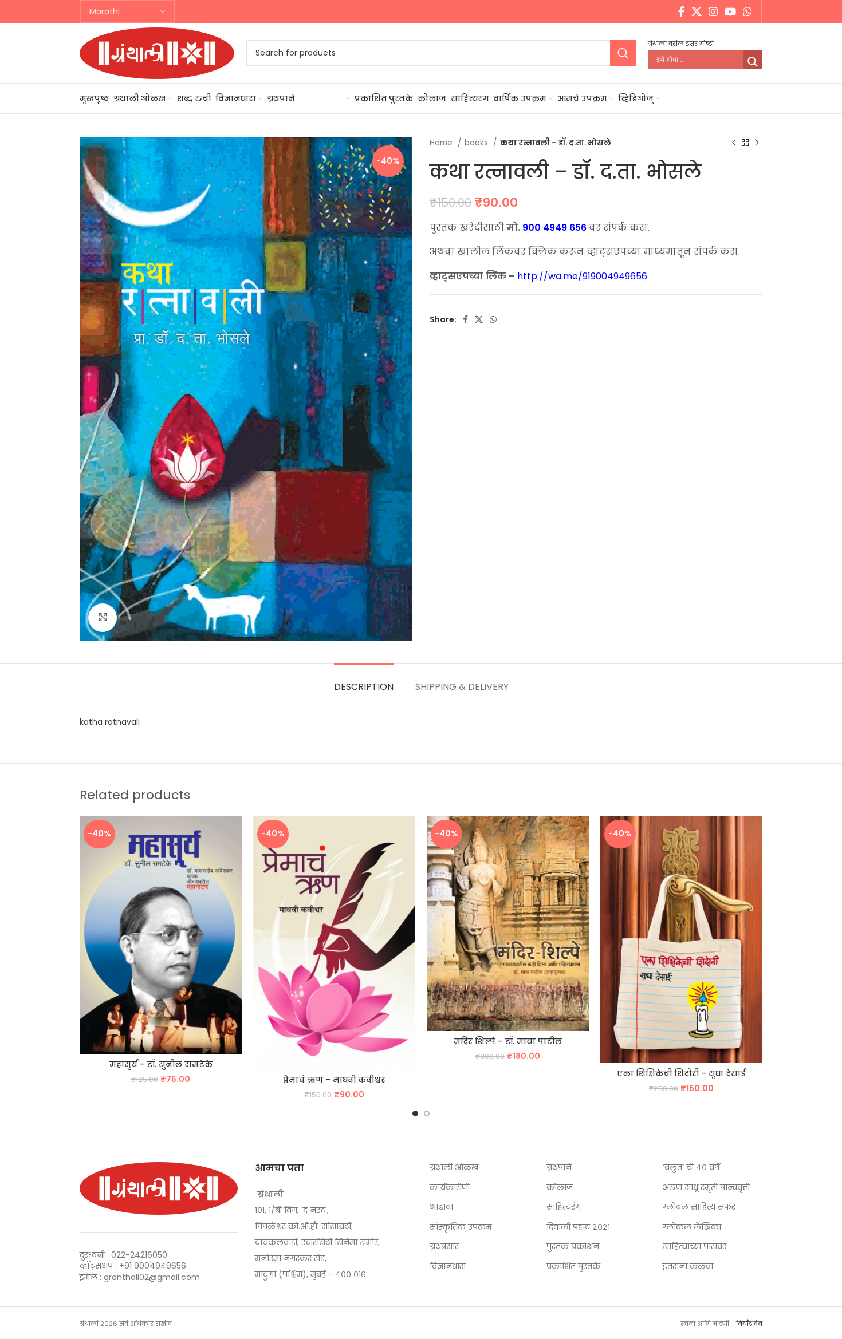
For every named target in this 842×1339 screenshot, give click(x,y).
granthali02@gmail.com (152, 1277)
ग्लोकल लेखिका (692, 1227)
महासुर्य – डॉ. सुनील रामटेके (161, 1064)
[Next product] (756, 143)
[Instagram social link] (713, 11)
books (477, 142)
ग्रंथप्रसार (444, 1246)
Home (442, 142)
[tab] (364, 680)
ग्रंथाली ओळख (454, 1167)
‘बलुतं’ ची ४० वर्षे (691, 1167)
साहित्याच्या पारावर (694, 1246)
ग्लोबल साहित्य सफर (699, 1207)
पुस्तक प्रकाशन (572, 1246)
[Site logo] (157, 52)
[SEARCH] (623, 53)
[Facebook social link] (681, 11)
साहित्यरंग (563, 1207)
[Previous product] (733, 143)
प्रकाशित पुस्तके (573, 1266)
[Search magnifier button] (752, 62)
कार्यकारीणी (450, 1187)
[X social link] (696, 11)
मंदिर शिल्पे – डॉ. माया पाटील (508, 1041)
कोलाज (559, 1187)
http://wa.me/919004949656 (582, 276)
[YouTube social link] (730, 11)
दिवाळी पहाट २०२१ (578, 1227)
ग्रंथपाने (559, 1167)
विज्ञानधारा (448, 1266)
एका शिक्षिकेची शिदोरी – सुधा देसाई (681, 1073)
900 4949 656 (554, 227)
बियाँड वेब (749, 1323)
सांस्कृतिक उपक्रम (460, 1227)
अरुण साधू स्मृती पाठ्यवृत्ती (706, 1187)
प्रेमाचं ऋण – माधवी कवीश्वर (334, 1079)
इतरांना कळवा (688, 1266)
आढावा (441, 1207)
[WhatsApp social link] (747, 11)
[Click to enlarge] (102, 617)
